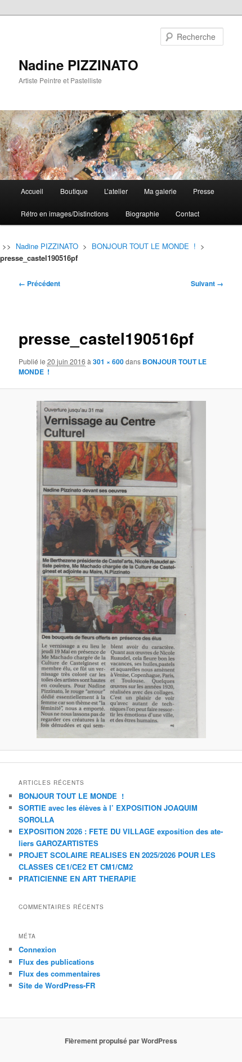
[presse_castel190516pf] (121, 569)
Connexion (37, 949)
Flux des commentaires (59, 973)
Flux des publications (56, 961)
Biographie (142, 213)
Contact (187, 213)
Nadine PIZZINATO (78, 64)
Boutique (74, 191)
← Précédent (39, 283)
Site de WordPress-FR (57, 985)
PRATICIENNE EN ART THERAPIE (77, 878)
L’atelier (116, 191)
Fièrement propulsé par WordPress (121, 1041)
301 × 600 (108, 361)
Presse (203, 191)
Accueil (32, 191)
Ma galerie (160, 191)
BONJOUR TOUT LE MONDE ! (144, 246)
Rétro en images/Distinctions (65, 213)
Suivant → (207, 283)
